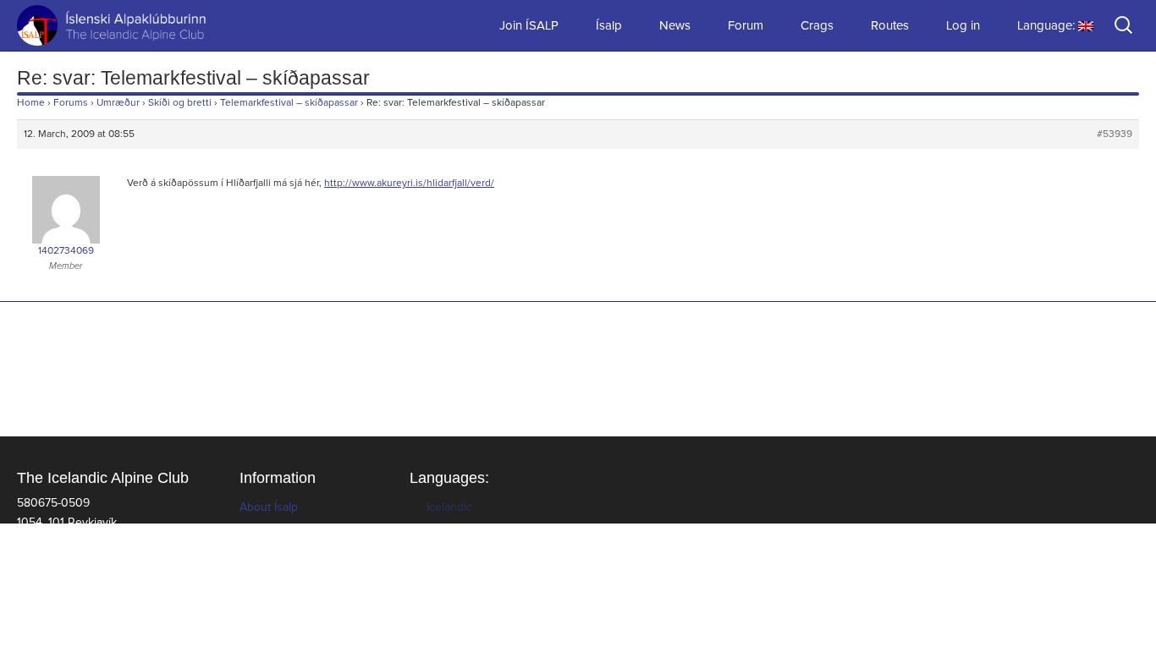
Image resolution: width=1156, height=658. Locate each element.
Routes (890, 25)
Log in (963, 25)
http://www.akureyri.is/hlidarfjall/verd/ (409, 183)
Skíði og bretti (180, 103)
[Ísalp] (84, 25)
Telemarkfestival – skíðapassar (289, 103)
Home (31, 103)
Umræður (118, 103)
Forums (70, 103)
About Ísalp (268, 507)
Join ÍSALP (529, 25)
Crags (817, 25)
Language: (1047, 25)
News (675, 25)
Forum (745, 25)
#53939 (1114, 134)
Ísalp (609, 25)
